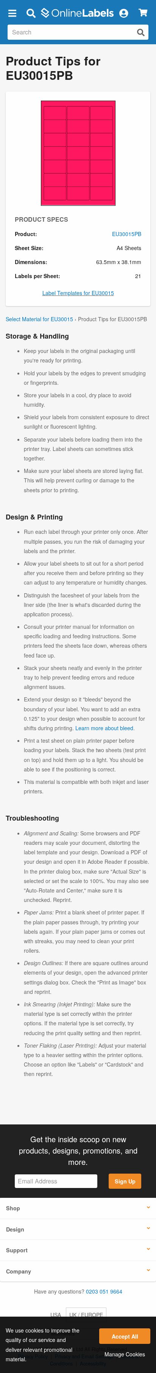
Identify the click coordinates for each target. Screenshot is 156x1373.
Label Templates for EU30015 (78, 293)
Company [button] (18, 1271)
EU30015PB (126, 234)
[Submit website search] (141, 32)
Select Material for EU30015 (39, 319)
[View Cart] (143, 13)
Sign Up (125, 1181)
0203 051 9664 (104, 1291)
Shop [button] (13, 1208)
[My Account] (123, 13)
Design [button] (15, 1229)
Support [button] (17, 1250)
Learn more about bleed (104, 728)
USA (55, 1315)
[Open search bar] (31, 13)
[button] (12, 13)
